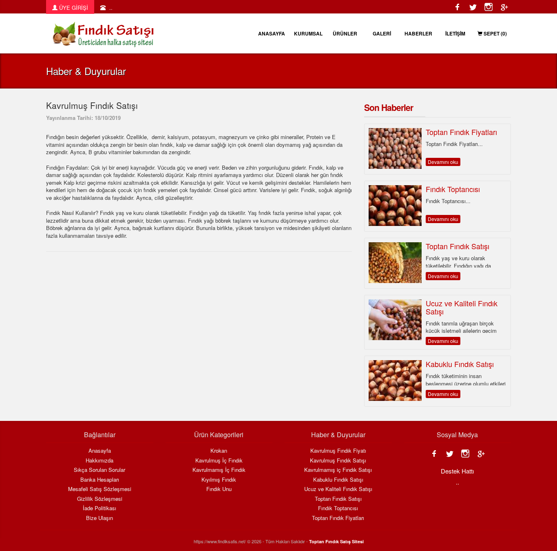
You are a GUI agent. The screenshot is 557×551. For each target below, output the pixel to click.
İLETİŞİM (455, 33)
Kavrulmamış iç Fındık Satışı (338, 470)
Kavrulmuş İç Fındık (219, 460)
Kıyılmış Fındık (218, 479)
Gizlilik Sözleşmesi (99, 498)
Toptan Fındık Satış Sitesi (336, 541)
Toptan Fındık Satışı (338, 498)
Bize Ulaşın (99, 518)
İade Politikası (99, 508)
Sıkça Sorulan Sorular (99, 470)
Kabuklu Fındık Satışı (338, 479)
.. (111, 7)
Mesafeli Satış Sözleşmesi (99, 489)
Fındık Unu (219, 489)
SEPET (494, 33)
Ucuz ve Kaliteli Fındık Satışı (338, 489)
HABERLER (418, 33)
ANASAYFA (271, 33)
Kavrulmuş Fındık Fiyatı (338, 450)
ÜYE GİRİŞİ (72, 7)
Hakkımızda (99, 460)
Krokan (218, 450)
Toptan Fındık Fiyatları (338, 518)
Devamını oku (443, 161)
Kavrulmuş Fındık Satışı (338, 460)
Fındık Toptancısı (338, 508)
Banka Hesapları (99, 479)
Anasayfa (99, 450)
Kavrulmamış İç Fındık (218, 470)
